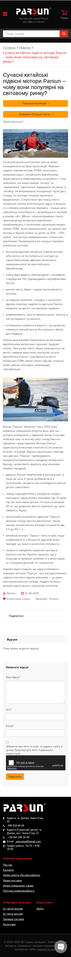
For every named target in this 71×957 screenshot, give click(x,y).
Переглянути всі (12, 121)
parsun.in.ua (46, 949)
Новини (25, 48)
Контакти (8, 870)
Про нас (7, 865)
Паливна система (13, 919)
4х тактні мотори (13, 914)
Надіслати (14, 776)
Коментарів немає (18, 598)
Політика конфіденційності (19, 891)
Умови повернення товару (18, 885)
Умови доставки (12, 880)
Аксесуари (9, 924)
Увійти (40, 908)
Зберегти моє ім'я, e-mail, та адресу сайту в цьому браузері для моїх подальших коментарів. (34, 750)
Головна (9, 48)
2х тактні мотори (13, 908)
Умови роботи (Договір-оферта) (21, 875)
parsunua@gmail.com (28, 841)
